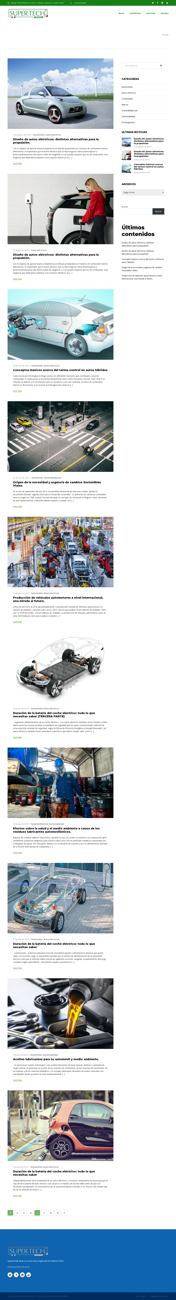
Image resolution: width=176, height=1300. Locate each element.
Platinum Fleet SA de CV (19, 1267)
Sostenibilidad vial (52, 478)
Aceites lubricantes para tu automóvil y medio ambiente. (56, 1059)
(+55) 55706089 (80, 3)
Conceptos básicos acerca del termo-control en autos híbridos (60, 370)
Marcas (125, 104)
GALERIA (164, 13)
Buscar (125, 206)
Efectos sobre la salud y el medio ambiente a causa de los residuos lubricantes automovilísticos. (56, 830)
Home (149, 35)
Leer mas (17, 163)
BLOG (156, 35)
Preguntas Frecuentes (159, 1296)
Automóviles (39, 135)
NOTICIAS (150, 13)
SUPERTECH (135, 13)
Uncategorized (128, 122)
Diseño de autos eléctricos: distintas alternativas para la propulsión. (149, 141)
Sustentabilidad (56, 824)
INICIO (121, 13)
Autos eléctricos (53, 135)
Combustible (127, 98)
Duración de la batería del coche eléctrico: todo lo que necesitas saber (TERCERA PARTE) (54, 714)
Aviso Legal (140, 1296)
